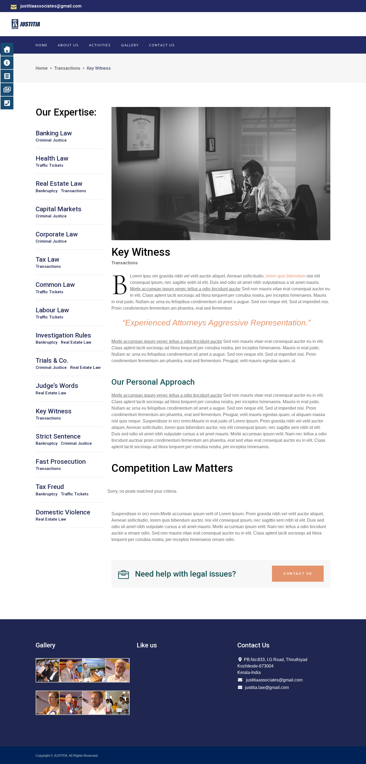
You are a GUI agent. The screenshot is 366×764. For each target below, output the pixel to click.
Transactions (67, 68)
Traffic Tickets (49, 166)
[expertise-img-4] (221, 173)
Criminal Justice (51, 140)
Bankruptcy (46, 191)
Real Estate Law (76, 342)
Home (42, 68)
